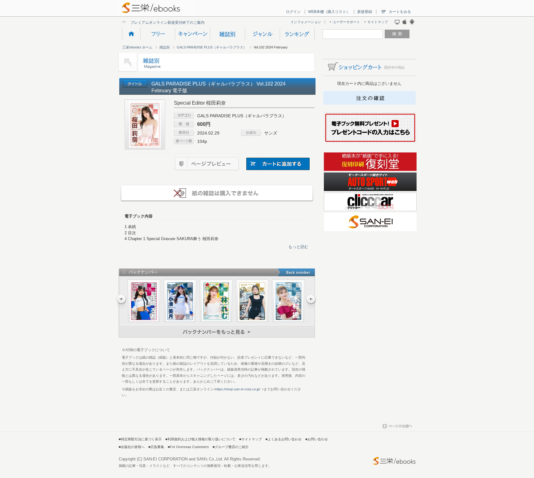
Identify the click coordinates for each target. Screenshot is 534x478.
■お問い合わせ (316, 439)
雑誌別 (227, 34)
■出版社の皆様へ (132, 447)
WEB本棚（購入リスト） (329, 12)
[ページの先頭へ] (397, 427)
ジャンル (262, 34)
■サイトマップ (250, 439)
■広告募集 (156, 447)
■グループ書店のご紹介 (231, 447)
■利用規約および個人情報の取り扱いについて (200, 439)
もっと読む (298, 246)
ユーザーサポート (346, 22)
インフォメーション (305, 22)
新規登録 (364, 12)
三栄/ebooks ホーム (137, 47)
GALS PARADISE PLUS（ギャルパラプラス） (212, 47)
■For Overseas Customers (188, 447)
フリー (157, 34)
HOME (131, 34)
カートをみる (400, 12)
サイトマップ (377, 22)
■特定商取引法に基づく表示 (140, 439)
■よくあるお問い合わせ (283, 439)
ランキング (297, 34)
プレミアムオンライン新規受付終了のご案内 (167, 22)
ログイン (293, 12)
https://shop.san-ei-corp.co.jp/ (237, 389)
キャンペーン (192, 34)
